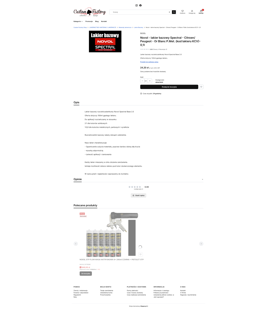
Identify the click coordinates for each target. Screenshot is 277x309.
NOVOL (143, 33)
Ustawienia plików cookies (163, 295)
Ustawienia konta (106, 293)
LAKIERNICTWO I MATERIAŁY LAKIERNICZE (102, 27)
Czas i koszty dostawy (135, 293)
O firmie (183, 293)
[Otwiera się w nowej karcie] (136, 5)
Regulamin (77, 295)
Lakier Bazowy (138, 27)
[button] (174, 12)
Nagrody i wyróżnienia (188, 295)
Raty (75, 297)
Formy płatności (132, 290)
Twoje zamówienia (106, 290)
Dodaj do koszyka (169, 87)
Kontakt (183, 290)
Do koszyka (85, 273)
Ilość (141, 77)
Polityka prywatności (161, 293)
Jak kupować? (159, 297)
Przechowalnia (105, 295)
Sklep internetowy (138, 306)
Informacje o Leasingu (161, 290)
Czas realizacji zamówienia (136, 295)
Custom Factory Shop (80, 27)
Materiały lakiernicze (125, 27)
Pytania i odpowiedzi (81, 293)
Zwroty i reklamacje (80, 290)
